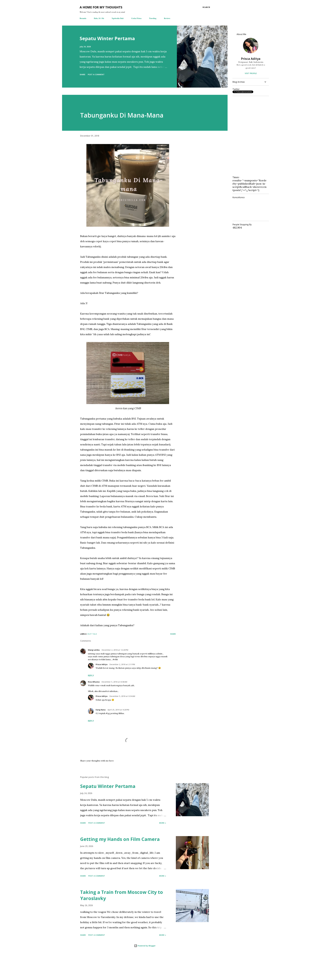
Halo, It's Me (99, 18)
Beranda (83, 18)
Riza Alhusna (94, 682)
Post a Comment (96, 74)
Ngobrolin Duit (118, 18)
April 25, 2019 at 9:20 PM (118, 709)
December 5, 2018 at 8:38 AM (114, 682)
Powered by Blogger (146, 945)
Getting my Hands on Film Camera (120, 839)
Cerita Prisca (136, 18)
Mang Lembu (94, 650)
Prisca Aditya (101, 664)
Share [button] (82, 74)
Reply (91, 675)
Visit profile (251, 73)
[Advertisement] (249, 137)
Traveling (152, 18)
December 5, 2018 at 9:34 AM (122, 696)
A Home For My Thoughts (101, 7)
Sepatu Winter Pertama (107, 38)
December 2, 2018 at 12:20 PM (115, 650)
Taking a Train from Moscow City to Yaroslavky (121, 895)
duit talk (92, 634)
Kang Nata (101, 709)
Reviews (167, 18)
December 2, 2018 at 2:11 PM (122, 664)
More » (162, 823)
